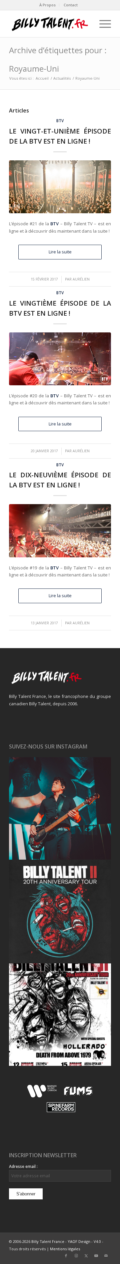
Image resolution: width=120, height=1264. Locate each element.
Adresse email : (23, 1166)
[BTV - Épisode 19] (60, 530)
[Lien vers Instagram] (76, 1256)
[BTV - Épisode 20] (60, 358)
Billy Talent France (47, 1241)
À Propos (47, 4)
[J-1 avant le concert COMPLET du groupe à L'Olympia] (60, 911)
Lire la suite (60, 252)
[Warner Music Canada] (43, 1096)
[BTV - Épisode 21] (60, 186)
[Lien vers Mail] (106, 1256)
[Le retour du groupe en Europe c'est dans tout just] (60, 1014)
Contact (71, 4)
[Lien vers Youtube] (96, 1256)
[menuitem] (47, 5)
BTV (60, 120)
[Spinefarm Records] (60, 1112)
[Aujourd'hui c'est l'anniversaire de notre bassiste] (60, 808)
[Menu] (102, 23)
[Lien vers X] (86, 1256)
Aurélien (81, 279)
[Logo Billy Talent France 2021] (50, 23)
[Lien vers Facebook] (66, 1256)
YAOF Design (79, 1241)
